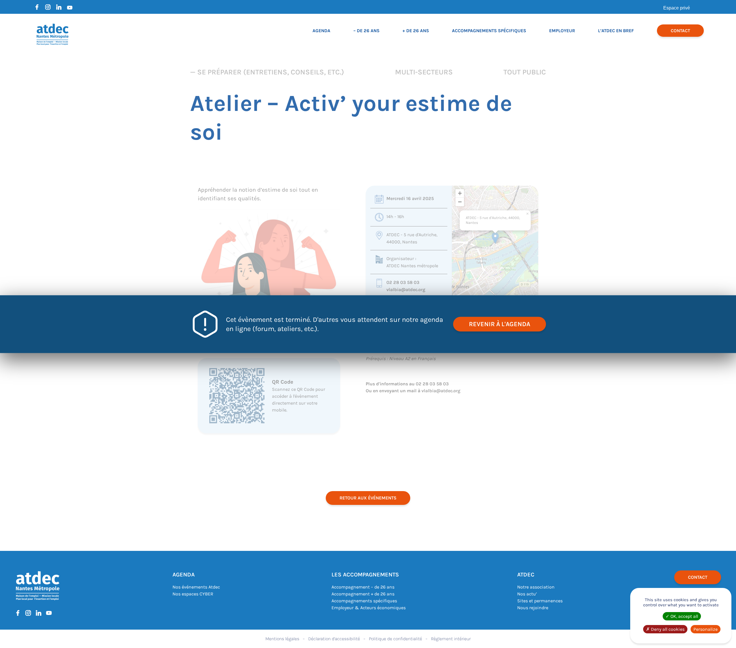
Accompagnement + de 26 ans (362, 594)
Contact (680, 30)
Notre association (536, 587)
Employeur (562, 30)
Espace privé (676, 7)
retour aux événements (368, 498)
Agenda (321, 30)
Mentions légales (282, 638)
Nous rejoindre (532, 607)
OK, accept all (683, 616)
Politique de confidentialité (395, 638)
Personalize (705, 629)
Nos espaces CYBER (192, 594)
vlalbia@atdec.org (405, 289)
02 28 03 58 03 (402, 282)
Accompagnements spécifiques (489, 30)
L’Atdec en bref (616, 30)
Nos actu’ (527, 594)
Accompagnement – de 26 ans (362, 587)
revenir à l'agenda (499, 324)
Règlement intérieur (451, 638)
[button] (495, 238)
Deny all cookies (667, 629)
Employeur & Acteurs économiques (368, 607)
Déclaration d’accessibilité (334, 638)
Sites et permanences (540, 600)
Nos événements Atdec (196, 587)
